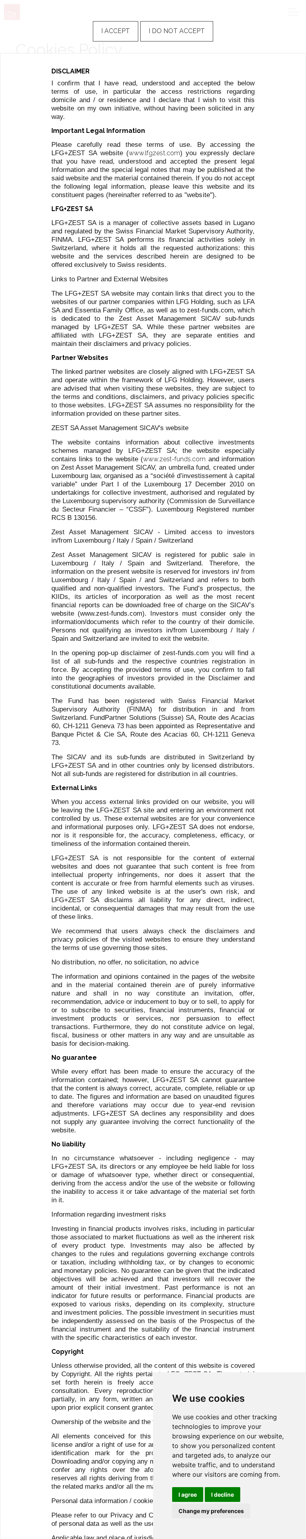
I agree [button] (187, 1494)
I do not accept (177, 31)
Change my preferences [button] (211, 1510)
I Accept (115, 31)
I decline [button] (222, 1494)
